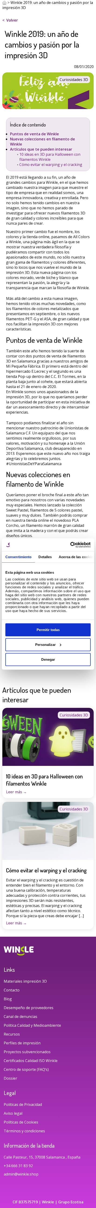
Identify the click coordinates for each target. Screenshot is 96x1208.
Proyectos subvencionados (27, 1051)
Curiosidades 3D (74, 715)
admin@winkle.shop (21, 1174)
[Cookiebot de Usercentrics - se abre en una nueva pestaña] (70, 545)
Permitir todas (48, 630)
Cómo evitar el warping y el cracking (50, 164)
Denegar (48, 659)
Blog (8, 998)
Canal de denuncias (20, 1016)
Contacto (12, 990)
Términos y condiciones (24, 1131)
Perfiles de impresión (22, 1043)
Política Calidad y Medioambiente (32, 1025)
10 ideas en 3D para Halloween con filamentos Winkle (49, 157)
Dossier (10, 1078)
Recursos (12, 1034)
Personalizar (45, 644)
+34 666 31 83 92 (19, 1165)
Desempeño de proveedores (28, 1007)
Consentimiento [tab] (18, 557)
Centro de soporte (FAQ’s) (26, 1069)
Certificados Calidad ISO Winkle (31, 1060)
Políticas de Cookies (21, 1122)
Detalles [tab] (45, 557)
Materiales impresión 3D (25, 981)
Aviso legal (13, 1113)
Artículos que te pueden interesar (41, 149)
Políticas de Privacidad (23, 1104)
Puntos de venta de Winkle (34, 133)
